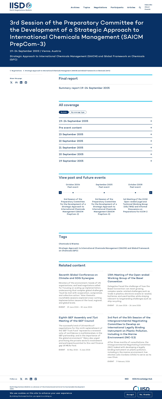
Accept (130, 394)
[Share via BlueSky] (26, 82)
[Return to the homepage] (21, 7)
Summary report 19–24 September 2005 (84, 87)
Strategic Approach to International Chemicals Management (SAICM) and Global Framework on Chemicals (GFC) (104, 249)
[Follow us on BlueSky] (36, 379)
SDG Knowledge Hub (142, 379)
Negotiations (100, 7)
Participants (117, 7)
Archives (75, 7)
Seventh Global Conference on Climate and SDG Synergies (78, 276)
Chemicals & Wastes (69, 244)
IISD (127, 379)
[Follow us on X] (21, 379)
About (147, 7)
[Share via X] (11, 82)
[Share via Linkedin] (21, 82)
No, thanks (145, 394)
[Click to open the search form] (140, 8)
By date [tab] (64, 112)
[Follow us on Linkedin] (31, 379)
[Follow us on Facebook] (26, 379)
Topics (86, 7)
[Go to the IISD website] (142, 390)
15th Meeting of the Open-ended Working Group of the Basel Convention (128, 278)
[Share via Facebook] (16, 82)
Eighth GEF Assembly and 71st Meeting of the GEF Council (78, 319)
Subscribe (148, 5)
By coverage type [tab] (77, 112)
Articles (131, 7)
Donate (147, 9)
